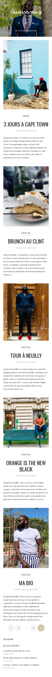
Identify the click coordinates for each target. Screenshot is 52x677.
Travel (26, 116)
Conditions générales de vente (16, 651)
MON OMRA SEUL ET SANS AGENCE (20, 658)
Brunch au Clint (26, 241)
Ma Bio (26, 583)
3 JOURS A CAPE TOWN (26, 124)
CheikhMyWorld (26, 12)
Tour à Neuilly (26, 355)
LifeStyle (26, 233)
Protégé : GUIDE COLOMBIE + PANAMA (21, 665)
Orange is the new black (26, 466)
